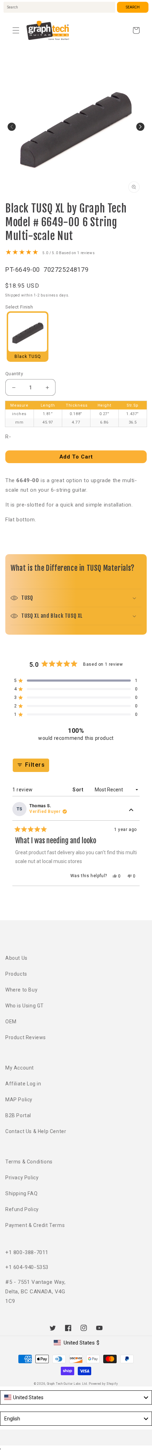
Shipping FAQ (21, 1193)
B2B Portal (18, 1115)
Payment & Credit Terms (35, 1225)
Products (16, 974)
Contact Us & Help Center (35, 1131)
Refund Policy (22, 1209)
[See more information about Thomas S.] (131, 810)
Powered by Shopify (103, 1383)
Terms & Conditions (29, 1161)
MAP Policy (19, 1099)
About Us (16, 958)
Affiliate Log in (23, 1083)
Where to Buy (21, 990)
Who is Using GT (24, 1005)
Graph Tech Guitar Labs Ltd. (67, 1383)
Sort (78, 789)
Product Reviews (25, 1037)
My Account (19, 1068)
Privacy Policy (22, 1177)
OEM (11, 1021)
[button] (16, 30)
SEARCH (133, 7)
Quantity (14, 373)
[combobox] (59, 7)
